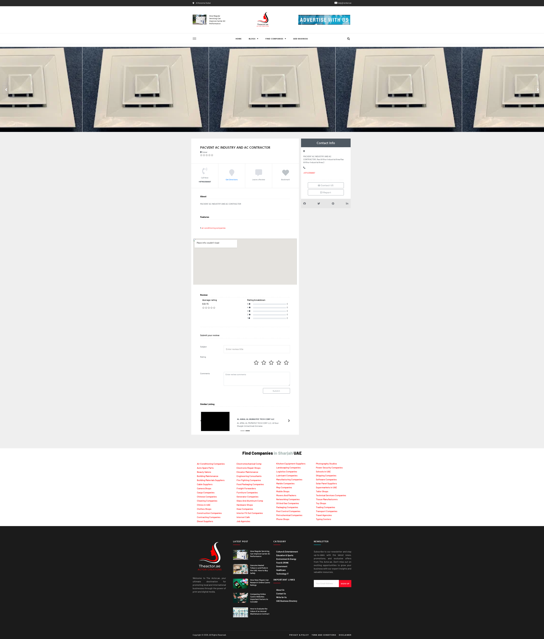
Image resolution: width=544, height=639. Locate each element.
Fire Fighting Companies (249, 480)
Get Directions (232, 179)
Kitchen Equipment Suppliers (290, 463)
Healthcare (281, 570)
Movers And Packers (286, 495)
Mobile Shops (282, 491)
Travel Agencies (324, 515)
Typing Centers (323, 519)
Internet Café (243, 517)
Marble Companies (285, 483)
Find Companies (274, 38)
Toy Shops (321, 503)
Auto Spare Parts (205, 467)
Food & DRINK (282, 562)
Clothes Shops (204, 509)
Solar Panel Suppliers (326, 483)
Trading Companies (325, 507)
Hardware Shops (245, 504)
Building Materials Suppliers (211, 480)
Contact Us (281, 593)
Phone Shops (282, 519)
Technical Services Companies (331, 495)
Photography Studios (326, 463)
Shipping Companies (326, 475)
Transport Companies (326, 511)
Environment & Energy (286, 559)
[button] (348, 38)
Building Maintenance (207, 476)
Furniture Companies (247, 492)
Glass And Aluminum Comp (250, 500)
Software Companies (326, 479)
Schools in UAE (323, 471)
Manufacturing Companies (289, 479)
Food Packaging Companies (250, 484)
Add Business (300, 38)
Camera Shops (204, 488)
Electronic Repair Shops (249, 467)
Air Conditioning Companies (211, 463)
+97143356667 (309, 173)
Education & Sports (284, 555)
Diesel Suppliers (205, 521)
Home (239, 38)
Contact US (327, 185)
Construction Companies (209, 513)
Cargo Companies (205, 492)
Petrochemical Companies (289, 515)
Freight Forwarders (246, 488)
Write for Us (281, 597)
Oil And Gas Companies (287, 503)
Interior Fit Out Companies (250, 513)
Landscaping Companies (288, 467)
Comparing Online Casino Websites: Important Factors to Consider (259, 598)
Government (281, 566)
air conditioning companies (214, 228)
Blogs (252, 38)
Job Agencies (243, 521)
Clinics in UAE (204, 504)
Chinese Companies (207, 496)
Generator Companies (247, 496)
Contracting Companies (208, 517)
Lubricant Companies (287, 475)
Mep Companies (284, 487)
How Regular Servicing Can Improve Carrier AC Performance (217, 19)
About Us (280, 590)
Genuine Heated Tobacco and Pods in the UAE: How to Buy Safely (259, 569)
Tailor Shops (322, 491)
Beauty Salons (204, 472)
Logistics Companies (286, 471)
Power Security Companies (329, 467)
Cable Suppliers (204, 484)
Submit (276, 391)
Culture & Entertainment (287, 551)
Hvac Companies (245, 509)
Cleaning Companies (207, 500)
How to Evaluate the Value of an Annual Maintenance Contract (259, 611)
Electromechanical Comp (249, 463)
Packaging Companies (287, 507)
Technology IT (282, 574)
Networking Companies (288, 499)
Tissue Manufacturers (327, 499)
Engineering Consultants (249, 476)
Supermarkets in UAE (326, 487)
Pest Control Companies (288, 511)
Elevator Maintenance (247, 472)
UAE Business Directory (286, 601)
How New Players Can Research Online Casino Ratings (260, 582)
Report (327, 192)
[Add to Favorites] (285, 174)
